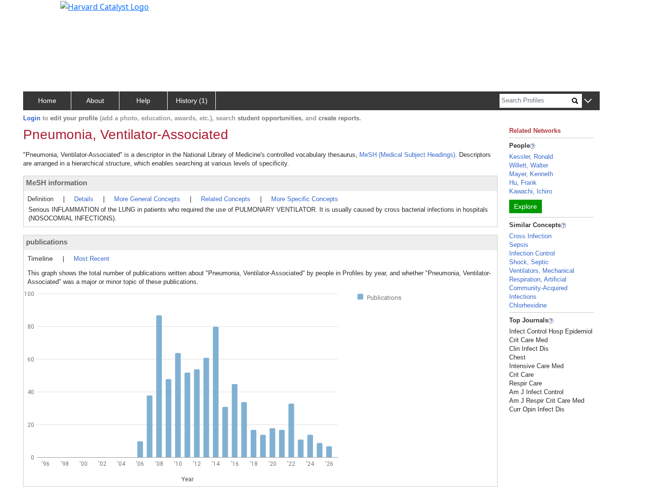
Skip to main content (40, 11)
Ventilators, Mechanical (541, 270)
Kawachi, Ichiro (530, 191)
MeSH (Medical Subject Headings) (407, 154)
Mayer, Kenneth (531, 174)
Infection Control (532, 253)
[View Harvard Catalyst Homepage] (104, 5)
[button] (588, 101)
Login (31, 118)
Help (143, 100)
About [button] (95, 100)
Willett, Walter (528, 165)
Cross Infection (530, 236)
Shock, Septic (529, 262)
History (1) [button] (192, 100)
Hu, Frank (523, 182)
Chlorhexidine (528, 305)
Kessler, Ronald (531, 156)
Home (47, 100)
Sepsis (518, 244)
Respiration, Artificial (537, 279)
